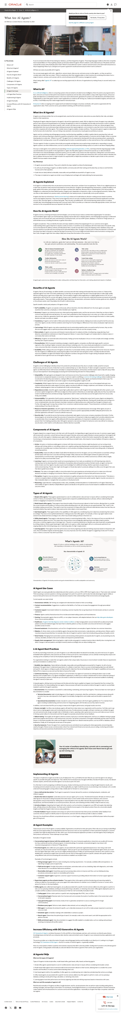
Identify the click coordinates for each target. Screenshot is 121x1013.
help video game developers (105, 617)
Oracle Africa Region (10, 10)
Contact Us (80, 1001)
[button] (6, 4)
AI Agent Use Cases (12, 91)
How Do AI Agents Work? (14, 75)
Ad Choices (45, 1001)
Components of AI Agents (14, 84)
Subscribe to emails (60, 1001)
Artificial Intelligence (31, 10)
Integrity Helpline (71, 1001)
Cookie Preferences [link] (35, 1001)
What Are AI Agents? (13, 68)
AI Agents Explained (12, 71)
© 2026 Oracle (8, 1001)
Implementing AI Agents (14, 97)
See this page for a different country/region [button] (81, 23)
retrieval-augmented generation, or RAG (77, 149)
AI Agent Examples (12, 101)
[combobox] (60, 4)
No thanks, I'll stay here (97, 17)
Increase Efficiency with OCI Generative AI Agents (19, 105)
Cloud (20, 10)
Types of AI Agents (12, 88)
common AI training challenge (93, 377)
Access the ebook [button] (65, 756)
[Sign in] (111, 4)
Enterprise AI (37, 104)
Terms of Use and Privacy (22, 1001)
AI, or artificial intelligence (40, 93)
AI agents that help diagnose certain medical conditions (59, 622)
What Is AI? (10, 65)
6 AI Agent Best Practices (14, 94)
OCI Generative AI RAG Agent (49, 942)
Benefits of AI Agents (13, 78)
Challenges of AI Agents (14, 81)
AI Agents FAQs (11, 109)
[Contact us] (115, 4)
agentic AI (48, 80)
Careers (51, 1001)
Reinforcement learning (61, 196)
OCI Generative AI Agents (40, 933)
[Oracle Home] (15, 4)
